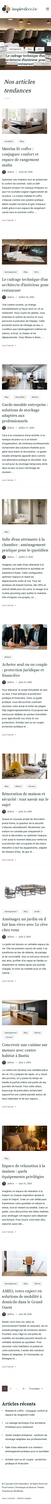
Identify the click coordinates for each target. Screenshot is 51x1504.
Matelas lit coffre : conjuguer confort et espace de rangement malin (26, 1412)
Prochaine (34, 1388)
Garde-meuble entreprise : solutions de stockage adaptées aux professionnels (25, 60)
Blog (11, 49)
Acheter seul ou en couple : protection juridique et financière (24, 670)
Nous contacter (8, 1498)
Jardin (36, 911)
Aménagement (10, 272)
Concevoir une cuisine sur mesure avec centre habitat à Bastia (25, 1050)
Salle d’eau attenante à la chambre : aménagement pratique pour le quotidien (25, 545)
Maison (38, 49)
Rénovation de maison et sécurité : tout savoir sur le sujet (25, 799)
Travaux (31, 786)
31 (24, 1388)
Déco (36, 272)
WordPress (18, 1491)
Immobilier (24, 49)
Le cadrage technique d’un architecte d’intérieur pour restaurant (25, 285)
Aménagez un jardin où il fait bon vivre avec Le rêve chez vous (25, 925)
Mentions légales (24, 1498)
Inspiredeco (23, 1484)
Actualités (8, 141)
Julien (10, 171)
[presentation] (2, 44)
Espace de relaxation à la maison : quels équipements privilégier (23, 1171)
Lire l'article (7, 220)
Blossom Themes (36, 1487)
